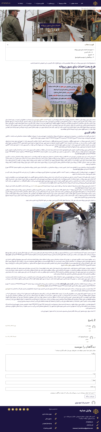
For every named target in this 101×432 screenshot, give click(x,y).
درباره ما (29, 3)
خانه (82, 3)
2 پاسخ (90, 55)
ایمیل (93, 380)
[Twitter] (24, 409)
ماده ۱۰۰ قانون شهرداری (40, 120)
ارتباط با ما (20, 3)
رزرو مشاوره (51, 3)
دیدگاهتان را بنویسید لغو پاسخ (83, 57)
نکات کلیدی (87, 52)
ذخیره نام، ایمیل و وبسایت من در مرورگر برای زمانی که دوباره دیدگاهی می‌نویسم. (72, 392)
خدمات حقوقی (74, 3)
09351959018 (5, 3)
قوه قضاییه (41, 286)
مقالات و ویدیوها (62, 3)
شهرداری (8, 289)
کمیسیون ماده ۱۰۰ (38, 186)
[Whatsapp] (16, 409)
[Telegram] (20, 409)
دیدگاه (93, 353)
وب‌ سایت (92, 386)
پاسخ (90, 330)
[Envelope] (13, 409)
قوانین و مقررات (40, 3)
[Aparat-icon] (9, 409)
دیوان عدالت (68, 265)
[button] (7, 44)
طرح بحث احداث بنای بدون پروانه (84, 50)
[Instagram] (27, 409)
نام (94, 373)
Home (94, 8)
